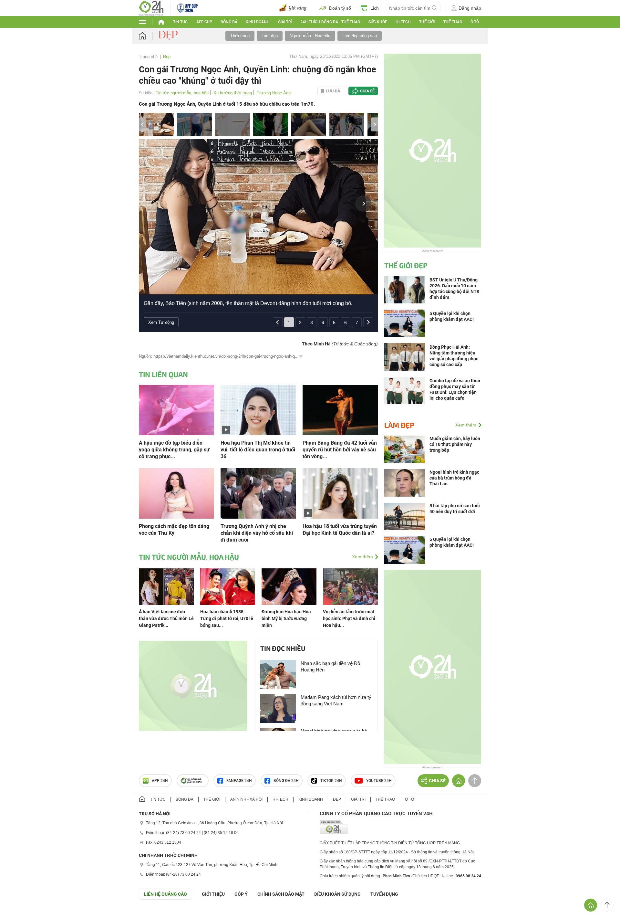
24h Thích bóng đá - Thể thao (330, 22)
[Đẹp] (169, 35)
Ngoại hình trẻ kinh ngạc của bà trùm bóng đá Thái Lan (454, 478)
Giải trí (285, 22)
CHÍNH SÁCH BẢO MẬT (281, 894)
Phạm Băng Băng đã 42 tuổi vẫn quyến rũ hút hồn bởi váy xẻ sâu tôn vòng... (340, 449)
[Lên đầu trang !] (607, 905)
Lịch (374, 8)
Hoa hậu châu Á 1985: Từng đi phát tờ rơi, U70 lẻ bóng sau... (226, 618)
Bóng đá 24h (286, 780)
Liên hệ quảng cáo (165, 894)
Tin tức (180, 22)
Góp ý (241, 894)
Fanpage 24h (239, 780)
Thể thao (452, 22)
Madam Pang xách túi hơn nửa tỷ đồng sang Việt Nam (336, 700)
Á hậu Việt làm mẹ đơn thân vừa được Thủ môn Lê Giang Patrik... (166, 618)
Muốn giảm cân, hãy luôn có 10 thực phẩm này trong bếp (454, 444)
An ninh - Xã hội (246, 799)
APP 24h (160, 780)
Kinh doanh (258, 22)
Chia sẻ (367, 91)
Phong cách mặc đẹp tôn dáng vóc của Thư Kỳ (174, 529)
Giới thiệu (213, 894)
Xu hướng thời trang (232, 92)
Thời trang (240, 35)
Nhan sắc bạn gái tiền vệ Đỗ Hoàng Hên (330, 666)
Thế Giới (427, 22)
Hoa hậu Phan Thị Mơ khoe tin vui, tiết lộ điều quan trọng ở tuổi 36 (258, 449)
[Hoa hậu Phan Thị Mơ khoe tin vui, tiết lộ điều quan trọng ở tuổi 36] (258, 409)
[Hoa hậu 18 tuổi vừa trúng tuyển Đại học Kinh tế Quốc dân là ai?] (340, 493)
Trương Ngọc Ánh (274, 92)
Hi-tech (403, 22)
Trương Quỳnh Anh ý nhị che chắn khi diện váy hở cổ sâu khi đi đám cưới (257, 533)
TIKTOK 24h (331, 780)
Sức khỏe (377, 22)
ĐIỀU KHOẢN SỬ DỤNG (337, 894)
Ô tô (474, 22)
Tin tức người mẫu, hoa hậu (182, 92)
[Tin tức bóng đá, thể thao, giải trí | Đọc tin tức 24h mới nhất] (151, 7)
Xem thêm (362, 556)
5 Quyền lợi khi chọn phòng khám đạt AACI (451, 542)
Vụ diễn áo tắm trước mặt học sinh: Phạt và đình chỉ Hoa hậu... (349, 618)
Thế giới (211, 799)
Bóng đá (229, 22)
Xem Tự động (161, 322)
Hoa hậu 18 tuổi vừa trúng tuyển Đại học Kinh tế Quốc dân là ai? (340, 529)
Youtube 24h (379, 780)
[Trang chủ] (149, 36)
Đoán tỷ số (340, 8)
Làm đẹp (270, 35)
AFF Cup (204, 22)
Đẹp (166, 56)
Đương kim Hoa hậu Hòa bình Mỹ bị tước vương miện (286, 618)
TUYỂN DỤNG (384, 894)
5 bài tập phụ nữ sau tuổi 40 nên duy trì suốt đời (454, 508)
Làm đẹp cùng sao (359, 35)
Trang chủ (148, 56)
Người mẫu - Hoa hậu (310, 35)
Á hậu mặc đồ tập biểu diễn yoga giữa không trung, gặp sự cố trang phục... (174, 449)
